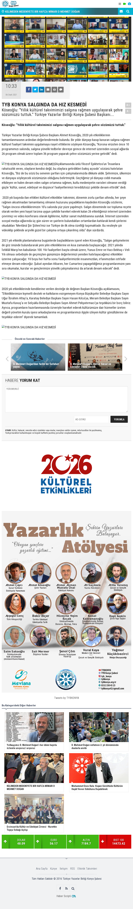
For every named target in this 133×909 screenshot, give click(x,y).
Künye (53, 868)
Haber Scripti (63, 896)
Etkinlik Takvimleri (87, 868)
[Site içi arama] (128, 11)
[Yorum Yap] (61, 89)
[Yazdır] (54, 89)
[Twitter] (35, 89)
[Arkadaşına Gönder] (48, 89)
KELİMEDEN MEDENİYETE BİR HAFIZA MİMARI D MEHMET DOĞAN (42, 11)
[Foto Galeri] (129, 4)
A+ (128, 105)
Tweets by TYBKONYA (66, 698)
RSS (72, 868)
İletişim (64, 868)
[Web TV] (124, 4)
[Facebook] (29, 89)
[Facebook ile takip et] (60, 888)
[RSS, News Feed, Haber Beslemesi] (66, 888)
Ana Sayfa (41, 868)
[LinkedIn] (41, 89)
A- (128, 111)
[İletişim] (121, 11)
